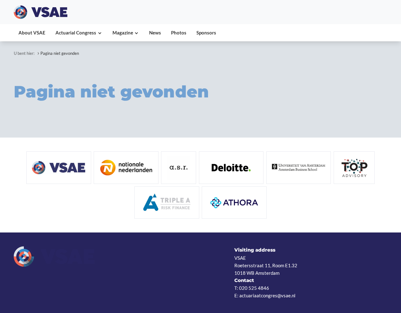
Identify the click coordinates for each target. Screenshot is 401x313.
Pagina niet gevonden (59, 53)
